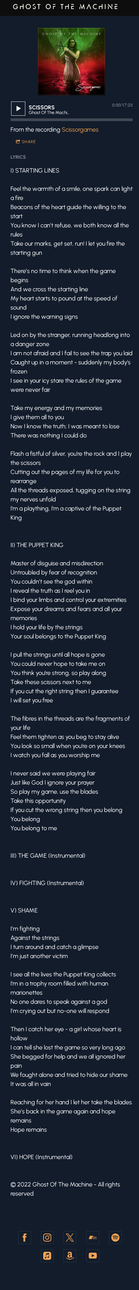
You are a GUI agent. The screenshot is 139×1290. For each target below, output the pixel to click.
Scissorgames (80, 129)
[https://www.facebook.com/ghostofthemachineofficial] (24, 1237)
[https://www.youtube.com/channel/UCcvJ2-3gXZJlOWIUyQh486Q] (92, 1255)
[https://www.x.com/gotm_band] (69, 1237)
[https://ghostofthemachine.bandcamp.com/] (92, 1237)
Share (29, 141)
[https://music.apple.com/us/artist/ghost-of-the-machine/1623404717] (47, 1255)
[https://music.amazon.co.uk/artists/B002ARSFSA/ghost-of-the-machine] (69, 1255)
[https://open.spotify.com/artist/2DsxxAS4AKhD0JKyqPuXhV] (115, 1237)
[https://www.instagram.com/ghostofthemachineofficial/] (47, 1237)
